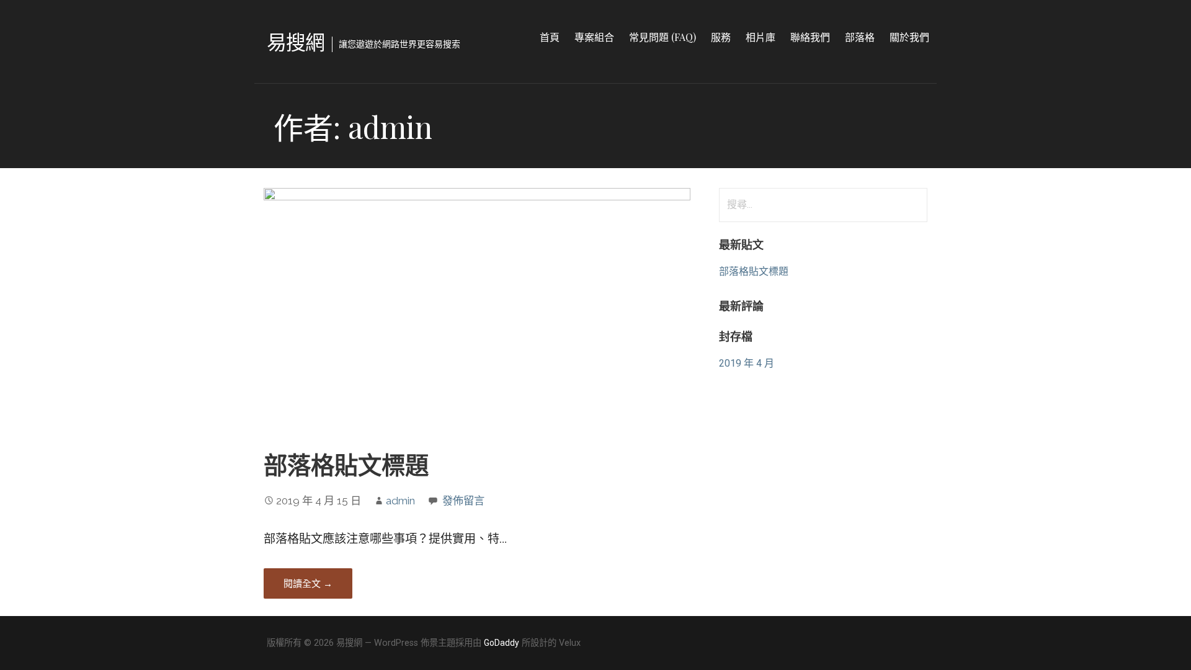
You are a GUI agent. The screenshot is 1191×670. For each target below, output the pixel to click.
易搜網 (295, 41)
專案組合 (594, 36)
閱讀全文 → (307, 583)
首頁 (550, 36)
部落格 (860, 36)
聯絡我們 (810, 36)
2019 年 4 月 (746, 363)
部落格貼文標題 (346, 464)
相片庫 (760, 36)
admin (400, 500)
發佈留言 (463, 500)
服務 (721, 36)
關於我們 (909, 36)
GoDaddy (501, 643)
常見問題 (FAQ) (662, 36)
